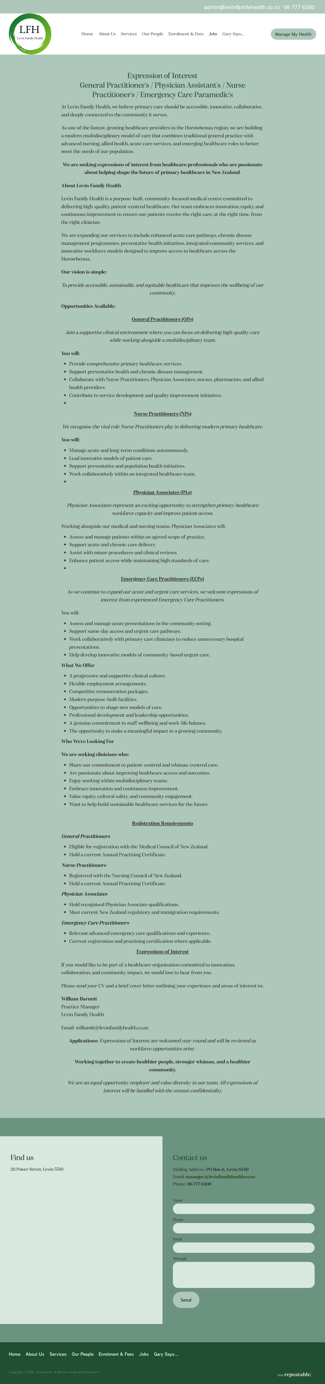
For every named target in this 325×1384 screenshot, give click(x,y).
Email (177, 1239)
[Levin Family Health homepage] (39, 34)
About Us (107, 33)
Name (178, 1200)
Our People (152, 33)
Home (87, 33)
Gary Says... (233, 33)
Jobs (213, 33)
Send (186, 1299)
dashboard (44, 1372)
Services (129, 33)
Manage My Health (293, 34)
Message (180, 1259)
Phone (178, 1220)
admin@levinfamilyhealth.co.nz (242, 7)
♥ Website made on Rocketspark (76, 1372)
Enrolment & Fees (186, 33)
